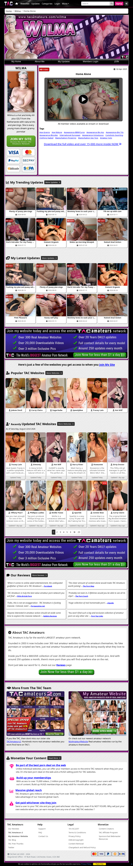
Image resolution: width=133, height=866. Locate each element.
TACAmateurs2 (13, 741)
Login (57, 3)
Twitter (11, 847)
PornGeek (48, 586)
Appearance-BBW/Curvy (74, 132)
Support (42, 828)
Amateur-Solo (106, 138)
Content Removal (76, 843)
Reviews (61, 665)
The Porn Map (88, 586)
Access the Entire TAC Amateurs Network (21, 141)
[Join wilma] (83, 99)
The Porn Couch (81, 596)
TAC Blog (12, 840)
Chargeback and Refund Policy (82, 847)
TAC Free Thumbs (15, 843)
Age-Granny (44, 132)
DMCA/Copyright (76, 840)
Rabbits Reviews (50, 616)
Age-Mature (57, 132)
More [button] (64, 3)
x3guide (110, 603)
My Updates (64, 61)
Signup (119, 3)
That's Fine (99, 864)
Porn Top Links (97, 616)
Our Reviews (13, 828)
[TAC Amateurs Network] (8, 4)
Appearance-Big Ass (95, 132)
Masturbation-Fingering (65, 138)
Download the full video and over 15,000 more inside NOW (81, 144)
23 (79, 532)
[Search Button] (112, 4)
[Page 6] (74, 532)
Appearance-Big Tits (115, 132)
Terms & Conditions (77, 832)
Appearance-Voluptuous (93, 135)
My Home (16, 61)
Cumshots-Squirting (114, 135)
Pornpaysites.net (38, 606)
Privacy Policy (86, 864)
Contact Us (43, 836)
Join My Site (107, 364)
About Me (39, 61)
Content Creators (106, 828)
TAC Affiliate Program (108, 832)
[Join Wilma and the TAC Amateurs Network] (13, 152)
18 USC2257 (74, 828)
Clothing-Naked (46, 138)
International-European (70, 135)
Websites (24, 3)
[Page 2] (70, 532)
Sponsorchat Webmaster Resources (110, 837)
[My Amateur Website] (98, 713)
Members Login (90, 61)
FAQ (40, 832)
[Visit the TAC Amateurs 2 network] (35, 713)
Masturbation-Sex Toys (88, 138)
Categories (47, 3)
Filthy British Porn (24, 596)
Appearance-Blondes (48, 135)
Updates (35, 3)
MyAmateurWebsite (78, 741)
